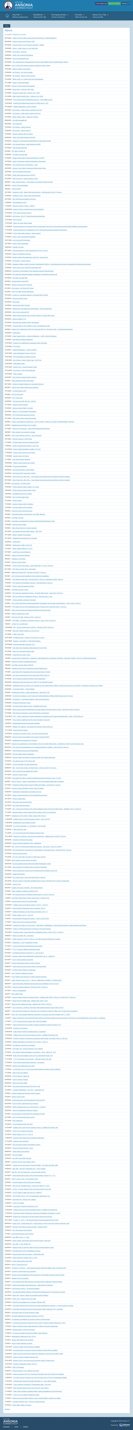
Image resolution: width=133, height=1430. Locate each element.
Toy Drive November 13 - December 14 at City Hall (29, 826)
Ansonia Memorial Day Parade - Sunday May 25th (28, 1254)
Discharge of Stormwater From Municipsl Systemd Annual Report (33, 271)
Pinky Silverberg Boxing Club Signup (23, 381)
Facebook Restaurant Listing (21, 703)
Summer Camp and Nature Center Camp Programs (28, 788)
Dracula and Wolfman (20, 466)
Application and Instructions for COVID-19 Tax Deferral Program (32, 682)
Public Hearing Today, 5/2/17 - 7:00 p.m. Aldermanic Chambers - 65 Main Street (37, 980)
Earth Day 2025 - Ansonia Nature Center (25, 178)
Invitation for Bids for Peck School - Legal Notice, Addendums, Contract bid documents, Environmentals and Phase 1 (50, 925)
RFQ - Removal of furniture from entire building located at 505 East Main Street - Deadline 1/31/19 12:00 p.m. (46, 809)
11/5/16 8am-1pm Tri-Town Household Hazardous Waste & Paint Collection (36, 1069)
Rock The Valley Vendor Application (23, 291)
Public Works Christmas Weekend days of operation (29, 1031)
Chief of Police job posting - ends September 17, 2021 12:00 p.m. (32, 566)
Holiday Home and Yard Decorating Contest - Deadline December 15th (35, 1127)
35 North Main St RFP (19, 391)
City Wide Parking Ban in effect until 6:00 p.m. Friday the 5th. (30, 898)
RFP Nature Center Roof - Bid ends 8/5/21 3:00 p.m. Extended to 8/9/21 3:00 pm (37, 579)
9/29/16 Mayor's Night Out (20, 1076)
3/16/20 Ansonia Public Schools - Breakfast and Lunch (29, 706)
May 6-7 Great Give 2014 (19, 1264)
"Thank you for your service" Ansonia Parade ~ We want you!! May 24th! (35, 1165)
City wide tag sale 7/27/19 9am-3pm (23, 761)
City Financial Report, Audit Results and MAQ (26, 144)
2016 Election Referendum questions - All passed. (28, 1062)
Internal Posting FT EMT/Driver (22, 439)
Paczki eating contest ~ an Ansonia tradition (25, 1288)
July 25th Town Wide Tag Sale (21, 1158)
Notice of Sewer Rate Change (22, 223)
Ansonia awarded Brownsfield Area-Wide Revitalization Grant (31, 864)
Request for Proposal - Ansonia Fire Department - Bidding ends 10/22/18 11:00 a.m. (39, 836)
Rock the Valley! (17, 1155)
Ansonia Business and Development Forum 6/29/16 (28, 1100)
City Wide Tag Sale (17, 518)
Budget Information (18, 874)
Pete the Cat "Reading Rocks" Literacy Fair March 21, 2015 (30, 1186)
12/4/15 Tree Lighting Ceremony (22, 1131)
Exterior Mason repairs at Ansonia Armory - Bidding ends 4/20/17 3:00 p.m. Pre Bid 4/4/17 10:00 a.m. (44, 997)
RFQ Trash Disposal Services (22, 213)
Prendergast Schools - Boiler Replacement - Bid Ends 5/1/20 (31, 692)
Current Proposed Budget (20, 185)
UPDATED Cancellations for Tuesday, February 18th (28, 1302)
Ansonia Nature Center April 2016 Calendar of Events (28, 1114)
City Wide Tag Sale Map (19, 154)
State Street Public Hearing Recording (24, 418)
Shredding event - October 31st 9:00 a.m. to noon (28, 637)
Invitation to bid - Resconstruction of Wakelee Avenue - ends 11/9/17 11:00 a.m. (38, 932)
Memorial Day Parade (19, 524)
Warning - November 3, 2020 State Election (27, 641)
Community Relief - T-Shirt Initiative (23, 689)
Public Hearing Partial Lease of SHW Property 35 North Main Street (33, 315)
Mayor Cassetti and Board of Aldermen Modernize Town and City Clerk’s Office (38, 1354)
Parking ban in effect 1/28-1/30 (22, 545)
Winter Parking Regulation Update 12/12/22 (27, 449)
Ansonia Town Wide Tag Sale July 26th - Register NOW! (29, 1227)
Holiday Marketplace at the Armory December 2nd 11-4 (29, 912)
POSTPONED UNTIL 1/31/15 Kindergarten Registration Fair (31, 1196)
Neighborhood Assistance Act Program (24, 425)
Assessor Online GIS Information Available (26, 1347)
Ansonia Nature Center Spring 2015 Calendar (26, 1182)
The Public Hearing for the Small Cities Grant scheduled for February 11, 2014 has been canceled (42, 1306)
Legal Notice (16, 333)
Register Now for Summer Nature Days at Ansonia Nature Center (33, 1247)
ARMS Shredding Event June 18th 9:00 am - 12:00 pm (29, 1107)
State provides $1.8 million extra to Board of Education (29, 867)
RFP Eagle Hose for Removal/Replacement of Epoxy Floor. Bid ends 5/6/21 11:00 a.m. (39, 607)
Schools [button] (78, 14)
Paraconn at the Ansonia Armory (22, 511)
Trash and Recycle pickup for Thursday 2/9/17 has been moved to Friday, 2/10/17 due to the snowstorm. (45, 1011)
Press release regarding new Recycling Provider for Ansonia (31, 720)
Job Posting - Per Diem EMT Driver (23, 288)
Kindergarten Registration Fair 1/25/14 (24, 1336)
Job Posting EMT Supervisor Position (24, 473)
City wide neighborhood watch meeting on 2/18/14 (28, 1316)
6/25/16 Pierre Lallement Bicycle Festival (25, 1103)
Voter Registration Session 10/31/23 (24, 353)
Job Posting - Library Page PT (21, 130)
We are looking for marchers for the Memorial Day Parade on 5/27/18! (34, 870)
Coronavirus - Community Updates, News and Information (30, 699)
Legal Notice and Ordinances (21, 552)
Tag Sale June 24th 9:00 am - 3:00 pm (24, 401)
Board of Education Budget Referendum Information (29, 161)
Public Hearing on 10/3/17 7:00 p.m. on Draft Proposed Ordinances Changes (36, 939)
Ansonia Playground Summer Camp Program (26, 963)
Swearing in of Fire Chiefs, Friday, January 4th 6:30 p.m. (29, 816)
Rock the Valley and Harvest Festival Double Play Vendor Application (33, 757)
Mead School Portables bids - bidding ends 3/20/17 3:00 (30, 1001)
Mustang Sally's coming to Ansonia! (23, 1330)
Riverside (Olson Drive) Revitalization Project (26, 1251)
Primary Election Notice (19, 853)
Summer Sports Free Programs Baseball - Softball (28, 45)
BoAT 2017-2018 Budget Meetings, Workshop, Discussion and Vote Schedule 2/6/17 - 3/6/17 (41, 1014)
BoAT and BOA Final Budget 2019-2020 (24, 771)
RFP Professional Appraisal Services (23, 415)
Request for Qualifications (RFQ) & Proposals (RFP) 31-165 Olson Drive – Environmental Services (42, 329)
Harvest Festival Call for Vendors (22, 134)
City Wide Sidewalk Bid (19, 120)
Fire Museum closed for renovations (23, 1045)
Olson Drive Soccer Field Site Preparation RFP (26, 267)
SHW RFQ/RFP (16, 189)
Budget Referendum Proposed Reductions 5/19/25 (28, 158)
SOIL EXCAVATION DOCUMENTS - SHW (25, 165)
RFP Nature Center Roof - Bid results (24, 569)
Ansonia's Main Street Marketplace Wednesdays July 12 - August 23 (33, 956)
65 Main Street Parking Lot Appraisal (23, 970)
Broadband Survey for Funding (22, 494)
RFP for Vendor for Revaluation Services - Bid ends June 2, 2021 (32, 596)
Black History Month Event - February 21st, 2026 (27, 96)
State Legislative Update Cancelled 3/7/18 (25, 891)
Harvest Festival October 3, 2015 (22, 1148)
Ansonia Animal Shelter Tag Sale (22, 408)
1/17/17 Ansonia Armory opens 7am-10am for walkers (29, 1021)
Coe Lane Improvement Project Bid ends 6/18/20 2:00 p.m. (31, 675)
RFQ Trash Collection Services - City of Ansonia (26, 435)
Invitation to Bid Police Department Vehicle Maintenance (29, 668)
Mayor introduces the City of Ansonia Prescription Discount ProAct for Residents (38, 1374)
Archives (7, 1409)
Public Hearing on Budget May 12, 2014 (24, 1258)
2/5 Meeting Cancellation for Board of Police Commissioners (31, 1319)
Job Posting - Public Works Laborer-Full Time (26, 113)
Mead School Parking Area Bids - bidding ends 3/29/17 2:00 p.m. (32, 1004)
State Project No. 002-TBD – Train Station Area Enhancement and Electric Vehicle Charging (41, 476)
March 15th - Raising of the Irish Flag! (24, 1299)
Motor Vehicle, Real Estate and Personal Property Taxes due (31, 1240)
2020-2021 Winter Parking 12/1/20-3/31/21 (25, 631)
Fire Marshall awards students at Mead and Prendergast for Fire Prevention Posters (38, 1292)
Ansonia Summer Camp (19, 298)
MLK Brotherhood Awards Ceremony (24, 199)
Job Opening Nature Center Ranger (23, 470)
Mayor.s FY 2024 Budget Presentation (24, 411)
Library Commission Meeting (21, 555)
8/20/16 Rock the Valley (19, 1083)
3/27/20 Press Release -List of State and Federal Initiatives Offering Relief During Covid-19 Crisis (42, 696)
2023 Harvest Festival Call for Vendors (24, 377)
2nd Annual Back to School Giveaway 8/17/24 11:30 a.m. (30, 250)
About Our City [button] (99, 14)
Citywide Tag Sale (18, 247)
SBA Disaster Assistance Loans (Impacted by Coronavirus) (30, 713)
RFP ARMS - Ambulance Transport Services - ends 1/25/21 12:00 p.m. (34, 620)
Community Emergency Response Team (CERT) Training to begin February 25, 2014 (38, 1323)
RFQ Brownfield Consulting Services (24, 357)
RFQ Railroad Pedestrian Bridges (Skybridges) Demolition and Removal (34, 274)
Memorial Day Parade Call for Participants (25, 322)
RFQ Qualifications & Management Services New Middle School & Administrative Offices (40, 62)
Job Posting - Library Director (21, 127)
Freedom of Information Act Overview (24, 1271)
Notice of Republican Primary (21, 254)
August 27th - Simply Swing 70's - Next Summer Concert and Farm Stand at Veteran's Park (40, 1223)
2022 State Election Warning (21, 459)
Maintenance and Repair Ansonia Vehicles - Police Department (32, 309)
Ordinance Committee (19, 559)
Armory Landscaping (18, 799)
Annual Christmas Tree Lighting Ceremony (25, 1371)
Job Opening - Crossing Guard (21, 483)
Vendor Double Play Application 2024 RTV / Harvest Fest (30, 257)
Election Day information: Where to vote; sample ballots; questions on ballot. (36, 1398)
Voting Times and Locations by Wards (24, 922)
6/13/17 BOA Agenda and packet (22, 960)
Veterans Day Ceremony (21, 1141)
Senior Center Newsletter (20, 243)
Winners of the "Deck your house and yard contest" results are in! (34, 1360)
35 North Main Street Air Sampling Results (25, 442)
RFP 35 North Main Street (20, 497)
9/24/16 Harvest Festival (20, 1079)
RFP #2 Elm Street (17, 394)
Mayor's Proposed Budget (20, 82)
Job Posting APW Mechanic (21, 240)
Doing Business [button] (58, 14)
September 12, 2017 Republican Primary (25, 942)
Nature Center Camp (18, 1097)
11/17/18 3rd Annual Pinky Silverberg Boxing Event (28, 833)
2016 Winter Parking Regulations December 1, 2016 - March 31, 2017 (34, 1052)
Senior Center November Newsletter (23, 237)
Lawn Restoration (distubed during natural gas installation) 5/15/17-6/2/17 (35, 984)
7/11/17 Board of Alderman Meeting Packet (26, 949)
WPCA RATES (17, 220)
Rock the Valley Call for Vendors (22, 507)
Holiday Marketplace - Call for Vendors (24, 350)
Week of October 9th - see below (22, 936)
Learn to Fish (16, 884)
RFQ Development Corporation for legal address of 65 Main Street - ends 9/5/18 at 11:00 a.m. (42, 850)
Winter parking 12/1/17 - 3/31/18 (22, 915)
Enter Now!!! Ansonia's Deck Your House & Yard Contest (31, 1388)
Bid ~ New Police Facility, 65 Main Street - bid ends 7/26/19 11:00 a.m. (34, 768)
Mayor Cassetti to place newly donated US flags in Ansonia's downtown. (35, 1326)
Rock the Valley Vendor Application (23, 754)
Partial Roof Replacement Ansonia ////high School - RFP (30, 103)
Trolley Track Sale (18, 634)
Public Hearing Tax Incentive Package (23, 432)
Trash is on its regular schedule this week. (26, 1395)
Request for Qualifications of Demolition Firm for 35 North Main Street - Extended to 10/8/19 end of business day (47, 744)
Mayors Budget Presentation (21, 69)
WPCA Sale (15, 302)
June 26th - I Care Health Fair (21, 1244)
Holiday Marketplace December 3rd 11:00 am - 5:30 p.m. (30, 1042)
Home (7, 26)
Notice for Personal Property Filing (23, 651)
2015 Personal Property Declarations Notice (26, 1145)
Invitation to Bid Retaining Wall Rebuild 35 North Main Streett (31, 141)
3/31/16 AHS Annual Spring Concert (23, 1117)
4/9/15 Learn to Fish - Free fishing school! (25, 1179)
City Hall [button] (16, 14)
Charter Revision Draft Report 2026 (23, 41)
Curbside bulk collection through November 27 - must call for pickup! (34, 1381)
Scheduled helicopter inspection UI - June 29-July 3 (28, 953)
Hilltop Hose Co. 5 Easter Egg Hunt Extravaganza (27, 79)
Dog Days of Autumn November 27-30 (25, 1206)
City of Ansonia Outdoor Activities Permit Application (29, 679)
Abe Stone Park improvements (22, 802)
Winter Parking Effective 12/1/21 (22, 548)
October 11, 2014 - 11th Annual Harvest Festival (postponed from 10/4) (35, 1220)
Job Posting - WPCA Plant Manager (24, 370)
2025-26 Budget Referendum (21, 172)
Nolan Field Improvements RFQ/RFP (23, 175)
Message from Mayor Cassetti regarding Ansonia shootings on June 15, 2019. (36, 778)
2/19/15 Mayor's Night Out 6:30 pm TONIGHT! (27, 1192)
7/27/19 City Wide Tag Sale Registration (24, 764)
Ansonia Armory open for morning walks (24, 901)
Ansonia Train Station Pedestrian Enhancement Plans (29, 168)
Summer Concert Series (19, 775)
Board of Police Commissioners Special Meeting (28, 209)
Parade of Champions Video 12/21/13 (25, 1364)
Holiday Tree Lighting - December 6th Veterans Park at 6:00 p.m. (32, 727)
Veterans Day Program (20, 730)
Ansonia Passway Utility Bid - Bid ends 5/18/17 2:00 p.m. (30, 987)
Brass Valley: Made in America (21, 1405)
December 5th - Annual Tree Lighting (24, 1199)
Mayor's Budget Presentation (21, 535)
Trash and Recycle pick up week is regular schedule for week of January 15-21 (36, 1025)
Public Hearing (17, 374)
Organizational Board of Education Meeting (26, 723)
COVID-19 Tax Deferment (20, 624)
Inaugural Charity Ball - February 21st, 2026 (26, 93)
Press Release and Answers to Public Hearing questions (29, 977)
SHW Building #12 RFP (19, 202)
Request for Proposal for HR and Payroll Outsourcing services (32, 1216)
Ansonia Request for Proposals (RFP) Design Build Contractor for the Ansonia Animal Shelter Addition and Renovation (50, 226)
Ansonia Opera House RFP (20, 281)
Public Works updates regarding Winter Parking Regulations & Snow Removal (37, 1391)
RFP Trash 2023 (17, 398)
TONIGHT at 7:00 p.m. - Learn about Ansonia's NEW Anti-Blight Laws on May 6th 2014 (39, 1268)
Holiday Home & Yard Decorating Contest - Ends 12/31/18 (31, 819)
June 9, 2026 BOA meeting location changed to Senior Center (31, 65)
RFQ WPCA (16, 346)
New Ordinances (17, 1121)
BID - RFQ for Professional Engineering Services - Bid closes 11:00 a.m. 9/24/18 (37, 846)
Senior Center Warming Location (22, 1343)
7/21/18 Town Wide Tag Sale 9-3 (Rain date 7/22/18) (29, 857)
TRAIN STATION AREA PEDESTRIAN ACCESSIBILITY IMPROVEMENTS (34, 38)
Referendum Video (19, 363)
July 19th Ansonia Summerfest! (22, 1230)
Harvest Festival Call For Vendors (22, 504)
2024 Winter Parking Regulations (22, 339)
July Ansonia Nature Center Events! (22, 1234)
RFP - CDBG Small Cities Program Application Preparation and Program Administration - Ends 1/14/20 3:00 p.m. (48, 716)
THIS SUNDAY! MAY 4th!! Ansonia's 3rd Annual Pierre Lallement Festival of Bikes (37, 1282)
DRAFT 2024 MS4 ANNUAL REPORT (23, 137)
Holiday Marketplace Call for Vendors (25, 106)
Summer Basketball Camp (20, 58)
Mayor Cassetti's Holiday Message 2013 (25, 1357)
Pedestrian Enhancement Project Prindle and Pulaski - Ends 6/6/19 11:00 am (36, 785)
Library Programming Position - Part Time (25, 446)
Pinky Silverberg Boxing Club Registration (25, 751)
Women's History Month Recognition (23, 86)
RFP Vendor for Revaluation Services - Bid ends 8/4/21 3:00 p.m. (32, 583)
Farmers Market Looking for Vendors (24, 600)
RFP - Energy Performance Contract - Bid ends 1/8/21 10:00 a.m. (33, 627)
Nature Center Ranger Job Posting (24, 463)
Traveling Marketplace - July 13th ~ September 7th (28, 1090)
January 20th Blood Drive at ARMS (22, 1340)
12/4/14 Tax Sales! (18, 1203)
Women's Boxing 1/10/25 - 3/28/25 (23, 206)
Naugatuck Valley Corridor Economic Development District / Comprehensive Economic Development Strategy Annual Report (51, 264)
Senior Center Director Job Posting (24, 452)
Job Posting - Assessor (19, 52)
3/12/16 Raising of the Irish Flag (22, 1124)
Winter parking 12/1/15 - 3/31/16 (22, 1134)
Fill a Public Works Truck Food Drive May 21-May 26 (28, 877)
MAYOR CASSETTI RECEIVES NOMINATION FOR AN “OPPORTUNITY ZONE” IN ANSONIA (40, 881)
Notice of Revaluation (19, 990)
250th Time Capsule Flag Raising (22, 55)
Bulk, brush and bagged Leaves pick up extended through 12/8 (32, 1055)
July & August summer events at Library (24, 860)
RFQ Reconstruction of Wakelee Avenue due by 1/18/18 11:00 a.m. (33, 894)
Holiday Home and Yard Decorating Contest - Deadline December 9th (35, 1210)
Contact (25, 1427)
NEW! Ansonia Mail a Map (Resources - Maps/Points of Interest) (32, 1285)
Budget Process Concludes (20, 1278)
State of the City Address (20, 1073)
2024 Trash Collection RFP (20, 312)
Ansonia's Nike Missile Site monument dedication (28, 1138)
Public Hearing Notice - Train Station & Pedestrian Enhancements (32, 182)
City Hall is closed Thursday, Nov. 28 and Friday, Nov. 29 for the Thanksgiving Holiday (40, 1377)
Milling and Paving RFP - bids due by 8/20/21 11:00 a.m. (29, 572)
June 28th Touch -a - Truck (20, 1237)
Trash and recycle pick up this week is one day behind (29, 966)
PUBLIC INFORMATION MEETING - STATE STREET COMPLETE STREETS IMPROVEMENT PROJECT (43, 422)
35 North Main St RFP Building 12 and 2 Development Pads (31, 326)
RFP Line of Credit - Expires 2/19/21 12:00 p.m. (26, 617)
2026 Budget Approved (19, 148)
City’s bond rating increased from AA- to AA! (26, 1086)
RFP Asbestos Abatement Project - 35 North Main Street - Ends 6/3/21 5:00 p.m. (37, 593)
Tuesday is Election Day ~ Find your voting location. (28, 1401)
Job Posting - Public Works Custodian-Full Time (27, 110)
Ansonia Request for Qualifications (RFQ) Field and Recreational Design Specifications (40, 230)
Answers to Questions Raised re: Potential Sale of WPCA (30, 295)
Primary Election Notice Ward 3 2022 (24, 490)
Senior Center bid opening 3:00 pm (23, 586)
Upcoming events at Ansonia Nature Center (25, 1312)
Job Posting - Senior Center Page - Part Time (27, 360)
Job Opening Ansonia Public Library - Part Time (27, 531)
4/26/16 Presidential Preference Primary (25, 1110)
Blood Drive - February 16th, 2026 (23, 89)
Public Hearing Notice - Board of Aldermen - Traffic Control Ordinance (34, 336)
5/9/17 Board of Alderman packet (22, 973)
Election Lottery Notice (19, 562)
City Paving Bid (17, 124)
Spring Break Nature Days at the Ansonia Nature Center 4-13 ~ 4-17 (33, 1175)
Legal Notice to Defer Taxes (21, 655)
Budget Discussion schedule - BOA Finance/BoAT (27, 888)
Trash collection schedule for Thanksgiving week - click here (32, 1384)
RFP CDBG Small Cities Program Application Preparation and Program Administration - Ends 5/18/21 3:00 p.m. (46, 603)
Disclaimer (6, 1427)
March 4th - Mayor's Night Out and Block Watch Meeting (30, 1295)
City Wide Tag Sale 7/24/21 (20, 590)
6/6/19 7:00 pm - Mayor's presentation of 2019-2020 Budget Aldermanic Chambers (38, 781)
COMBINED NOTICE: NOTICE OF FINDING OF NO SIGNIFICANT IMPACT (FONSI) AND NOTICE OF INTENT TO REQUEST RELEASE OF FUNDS (57, 685)
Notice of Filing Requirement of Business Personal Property (32, 929)
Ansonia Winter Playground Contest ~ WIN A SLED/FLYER (30, 918)
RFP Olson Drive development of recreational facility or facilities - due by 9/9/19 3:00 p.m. (40, 747)
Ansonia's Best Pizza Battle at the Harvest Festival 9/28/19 (30, 737)
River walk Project (17, 994)
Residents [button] (37, 14)
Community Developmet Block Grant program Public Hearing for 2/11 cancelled (37, 1309)
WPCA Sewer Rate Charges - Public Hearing (27, 233)
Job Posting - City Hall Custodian (22, 72)
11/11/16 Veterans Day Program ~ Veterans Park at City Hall (32, 1059)
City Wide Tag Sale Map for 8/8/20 (22, 665)
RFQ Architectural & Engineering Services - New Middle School (32, 100)
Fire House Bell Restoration (21, 805)
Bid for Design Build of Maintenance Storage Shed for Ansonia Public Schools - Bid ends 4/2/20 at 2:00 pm (46, 709)
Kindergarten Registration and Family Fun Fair (26, 792)
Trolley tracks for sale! (19, 829)
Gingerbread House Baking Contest (24, 822)
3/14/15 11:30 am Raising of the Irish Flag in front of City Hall (31, 1189)
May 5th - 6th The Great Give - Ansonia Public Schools (29, 1172)
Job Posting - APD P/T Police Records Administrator (28, 216)
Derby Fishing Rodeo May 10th (22, 1261)
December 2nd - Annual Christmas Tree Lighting (27, 1049)
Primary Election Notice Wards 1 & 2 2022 (25, 487)
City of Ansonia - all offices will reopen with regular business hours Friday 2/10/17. (38, 1007)
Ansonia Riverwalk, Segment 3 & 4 (24, 644)
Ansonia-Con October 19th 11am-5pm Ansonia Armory (30, 733)
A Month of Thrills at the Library (22, 840)
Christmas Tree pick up (20, 1028)
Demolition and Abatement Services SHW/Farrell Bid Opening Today (33, 521)
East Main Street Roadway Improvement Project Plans (29, 648)
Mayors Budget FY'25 (19, 319)
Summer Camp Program (20, 405)
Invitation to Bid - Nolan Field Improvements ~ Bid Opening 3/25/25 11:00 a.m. (37, 192)
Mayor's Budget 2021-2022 (20, 614)
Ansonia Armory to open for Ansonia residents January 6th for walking (35, 1350)
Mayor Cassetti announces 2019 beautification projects (29, 795)
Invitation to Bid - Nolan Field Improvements (26, 196)
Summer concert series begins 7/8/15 (23, 1162)
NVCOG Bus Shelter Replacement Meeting (25, 387)
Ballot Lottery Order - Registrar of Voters (25, 117)
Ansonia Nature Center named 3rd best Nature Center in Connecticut (34, 812)
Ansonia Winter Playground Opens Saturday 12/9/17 (28, 908)
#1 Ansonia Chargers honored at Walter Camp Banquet (29, 1333)
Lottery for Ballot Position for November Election (28, 384)
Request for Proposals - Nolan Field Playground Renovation (31, 428)
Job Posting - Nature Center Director (23, 76)
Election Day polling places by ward (23, 1066)
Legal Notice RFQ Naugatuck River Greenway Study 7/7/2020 (31, 672)
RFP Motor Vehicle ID (18, 151)
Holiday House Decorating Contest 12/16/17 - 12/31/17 (30, 905)
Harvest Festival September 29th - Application (26, 843)
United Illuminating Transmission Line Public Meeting (28, 514)
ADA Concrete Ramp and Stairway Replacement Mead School (31, 610)
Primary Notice (17, 500)
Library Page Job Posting (21, 456)
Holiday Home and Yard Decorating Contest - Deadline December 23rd (35, 1035)
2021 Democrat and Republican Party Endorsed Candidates (30, 576)
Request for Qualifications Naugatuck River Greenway (30, 343)
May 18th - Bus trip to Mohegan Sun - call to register (29, 1169)
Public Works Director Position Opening (24, 528)
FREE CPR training (18, 1367)
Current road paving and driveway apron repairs (27, 946)
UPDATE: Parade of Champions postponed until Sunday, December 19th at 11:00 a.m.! (40, 1038)
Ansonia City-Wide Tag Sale (21, 305)
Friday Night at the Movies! (20, 1151)
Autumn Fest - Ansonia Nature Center (25, 367)
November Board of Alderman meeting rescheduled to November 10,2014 (36, 1213)
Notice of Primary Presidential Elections (24, 661)
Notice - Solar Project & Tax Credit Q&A (25, 48)
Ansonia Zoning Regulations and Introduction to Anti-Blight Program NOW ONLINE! (38, 1275)
